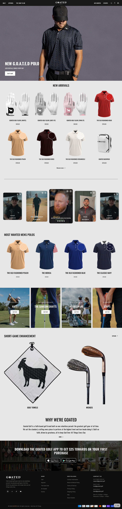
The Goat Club (45, 485)
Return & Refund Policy (73, 482)
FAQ (68, 494)
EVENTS (105, 3)
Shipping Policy (71, 491)
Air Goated (44, 488)
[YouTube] (20, 491)
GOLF (4, 3)
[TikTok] (16, 491)
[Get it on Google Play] (69, 460)
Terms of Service (71, 485)
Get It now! (10, 73)
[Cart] (118, 3)
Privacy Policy (71, 488)
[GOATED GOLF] (61, 3)
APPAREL (11, 3)
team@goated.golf (98, 491)
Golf (42, 479)
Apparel (43, 482)
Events (43, 491)
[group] (15, 308)
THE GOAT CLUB (20, 3)
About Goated (71, 497)
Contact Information (72, 479)
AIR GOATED (97, 3)
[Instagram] (7, 491)
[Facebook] (12, 491)
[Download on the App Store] (53, 460)
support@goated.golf (99, 481)
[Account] (115, 3)
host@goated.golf (98, 486)
